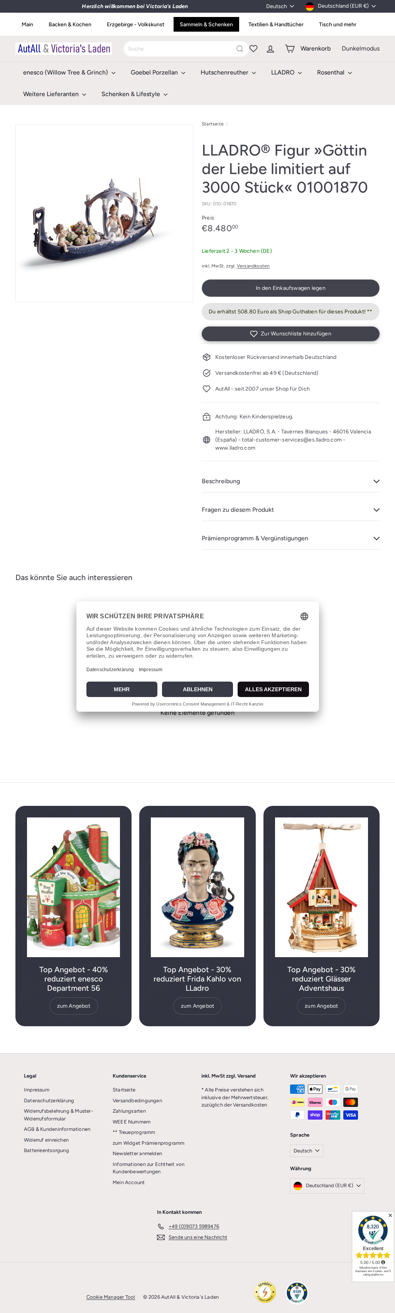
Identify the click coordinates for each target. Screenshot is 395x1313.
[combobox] (186, 49)
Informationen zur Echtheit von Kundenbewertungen (148, 1168)
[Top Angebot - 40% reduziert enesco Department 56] (73, 887)
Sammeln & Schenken (206, 24)
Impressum (36, 1090)
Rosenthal (331, 72)
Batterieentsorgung (46, 1150)
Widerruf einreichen (46, 1140)
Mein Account (129, 1182)
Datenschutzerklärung (49, 1100)
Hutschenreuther (225, 72)
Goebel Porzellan (155, 72)
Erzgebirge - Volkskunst (135, 24)
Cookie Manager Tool (110, 1297)
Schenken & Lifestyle (131, 94)
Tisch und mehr (337, 24)
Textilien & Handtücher (276, 24)
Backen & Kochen (70, 24)
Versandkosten (253, 266)
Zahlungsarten (129, 1111)
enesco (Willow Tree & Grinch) (66, 72)
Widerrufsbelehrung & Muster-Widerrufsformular (58, 1115)
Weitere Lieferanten (51, 94)
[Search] (240, 49)
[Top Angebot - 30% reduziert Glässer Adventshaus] (321, 887)
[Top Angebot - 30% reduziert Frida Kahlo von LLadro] (197, 887)
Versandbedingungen (137, 1100)
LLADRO (283, 72)
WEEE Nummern (132, 1122)
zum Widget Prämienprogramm (148, 1143)
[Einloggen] (270, 48)
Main (27, 24)
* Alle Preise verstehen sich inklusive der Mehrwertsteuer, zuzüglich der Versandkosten (234, 1097)
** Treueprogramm (134, 1132)
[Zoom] (104, 213)
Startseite (213, 124)
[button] (291, 334)
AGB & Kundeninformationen (57, 1129)
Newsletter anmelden (137, 1153)
